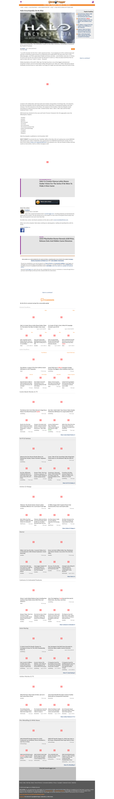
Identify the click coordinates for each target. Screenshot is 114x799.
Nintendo (60, 5)
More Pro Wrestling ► (69, 765)
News (45, 5)
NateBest (23, 48)
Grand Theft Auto (71, 352)
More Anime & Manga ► (68, 528)
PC (64, 5)
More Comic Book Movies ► (68, 435)
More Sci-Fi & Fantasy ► (69, 483)
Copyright (60, 782)
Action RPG (59, 374)
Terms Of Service (38, 782)
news (26, 7)
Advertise (74, 782)
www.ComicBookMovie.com (61, 220)
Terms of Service (49, 263)
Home (21, 7)
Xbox (48, 5)
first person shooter (44, 7)
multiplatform (33, 7)
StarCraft (31, 374)
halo (52, 7)
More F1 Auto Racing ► (69, 673)
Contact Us (22, 796)
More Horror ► (71, 576)
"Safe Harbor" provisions (57, 260)
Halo (26, 49)
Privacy (55, 782)
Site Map (28, 782)
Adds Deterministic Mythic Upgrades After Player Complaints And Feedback (84, 35)
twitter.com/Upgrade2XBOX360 (38, 142)
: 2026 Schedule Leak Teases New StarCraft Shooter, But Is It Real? (85, 15)
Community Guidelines (60, 263)
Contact (69, 782)
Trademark (65, 782)
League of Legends (71, 374)
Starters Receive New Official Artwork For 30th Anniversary (84, 31)
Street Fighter (44, 374)
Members (67, 5)
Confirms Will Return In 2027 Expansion (85, 26)
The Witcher (44, 352)
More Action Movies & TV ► (68, 716)
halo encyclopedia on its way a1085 (64, 7)
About (32, 782)
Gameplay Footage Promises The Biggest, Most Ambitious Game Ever (85, 20)
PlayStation (54, 5)
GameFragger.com (49, 213)
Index (24, 782)
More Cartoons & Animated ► (67, 624)
